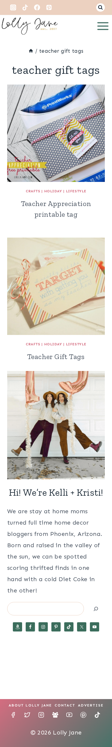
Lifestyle (76, 191)
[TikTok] (25, 7)
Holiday (53, 191)
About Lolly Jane (30, 705)
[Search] (96, 608)
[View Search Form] (100, 7)
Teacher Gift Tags (56, 356)
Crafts (33, 191)
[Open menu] (102, 26)
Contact (65, 705)
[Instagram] (13, 7)
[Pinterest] (49, 7)
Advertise (91, 705)
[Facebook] (37, 7)
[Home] (30, 51)
